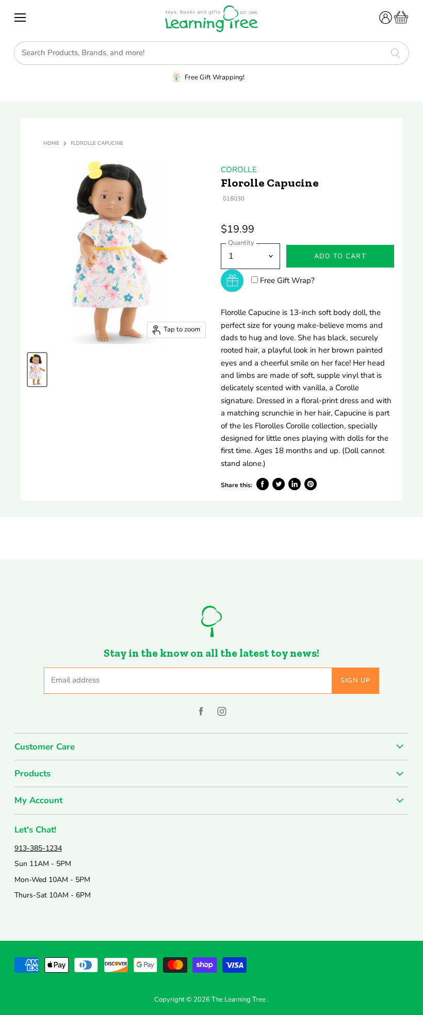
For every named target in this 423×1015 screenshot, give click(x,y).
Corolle (239, 169)
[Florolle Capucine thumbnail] (37, 369)
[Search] (395, 53)
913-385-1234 (38, 848)
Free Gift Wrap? (287, 280)
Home (51, 144)
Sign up (355, 680)
